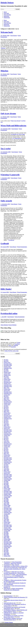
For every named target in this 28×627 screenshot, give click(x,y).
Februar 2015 (7, 400)
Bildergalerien (18, 138)
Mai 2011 (6, 450)
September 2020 (8, 368)
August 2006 (7, 530)
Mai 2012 (6, 439)
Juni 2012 (6, 438)
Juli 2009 (6, 481)
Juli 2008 (6, 498)
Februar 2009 (7, 488)
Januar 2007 (7, 523)
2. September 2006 (5, 204)
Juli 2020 (6, 369)
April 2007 (6, 519)
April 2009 (6, 485)
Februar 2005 (7, 556)
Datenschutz (7, 17)
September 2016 (8, 386)
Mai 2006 (6, 535)
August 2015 (7, 394)
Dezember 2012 (8, 429)
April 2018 (6, 378)
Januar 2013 (7, 428)
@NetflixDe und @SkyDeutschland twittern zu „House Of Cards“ (14, 577)
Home (5, 12)
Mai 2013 (6, 422)
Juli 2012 (6, 436)
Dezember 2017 (8, 382)
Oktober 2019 (7, 372)
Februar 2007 (7, 522)
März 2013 (6, 425)
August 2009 (7, 480)
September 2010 (8, 462)
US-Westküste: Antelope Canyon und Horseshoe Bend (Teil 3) (13, 619)
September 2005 (8, 546)
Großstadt (5, 243)
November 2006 (8, 526)
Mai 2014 (6, 408)
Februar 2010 (7, 471)
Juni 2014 (6, 407)
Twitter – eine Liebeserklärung (19, 574)
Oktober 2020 (7, 366)
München (4, 71)
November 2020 (8, 365)
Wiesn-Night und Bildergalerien (13, 126)
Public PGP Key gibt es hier (11, 350)
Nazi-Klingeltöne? (8, 596)
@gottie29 (6, 580)
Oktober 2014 (7, 403)
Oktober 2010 (7, 460)
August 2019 (7, 373)
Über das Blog (7, 14)
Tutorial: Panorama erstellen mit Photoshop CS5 (15, 597)
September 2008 (8, 495)
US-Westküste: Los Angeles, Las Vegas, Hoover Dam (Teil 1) (13, 616)
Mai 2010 (6, 467)
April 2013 (6, 424)
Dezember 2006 (8, 525)
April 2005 (6, 553)
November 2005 (8, 543)
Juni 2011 (6, 449)
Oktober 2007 (7, 511)
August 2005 (7, 547)
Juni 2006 (6, 533)
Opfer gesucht (6, 201)
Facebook (17, 344)
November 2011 (8, 443)
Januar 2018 (7, 380)
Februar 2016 (7, 389)
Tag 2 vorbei (6, 149)
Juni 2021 (6, 361)
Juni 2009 (6, 483)
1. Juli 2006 (3, 316)
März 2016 (6, 387)
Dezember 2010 (8, 457)
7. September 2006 (5, 178)
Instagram (13, 346)
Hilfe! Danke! (6, 289)
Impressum (6, 16)
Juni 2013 (6, 421)
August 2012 (7, 435)
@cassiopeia (7, 562)
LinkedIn (15, 345)
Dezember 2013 (8, 415)
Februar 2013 (7, 427)
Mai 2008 (6, 501)
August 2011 (7, 446)
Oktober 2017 (7, 383)
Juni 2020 (6, 371)
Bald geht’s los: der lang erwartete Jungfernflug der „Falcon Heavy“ (15, 569)
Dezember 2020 (8, 364)
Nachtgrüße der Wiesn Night (18, 134)
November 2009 (8, 476)
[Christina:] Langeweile (10, 175)
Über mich (6, 13)
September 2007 (8, 512)
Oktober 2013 (7, 417)
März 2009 (6, 487)
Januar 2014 (7, 414)
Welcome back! (7, 32)
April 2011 (6, 452)
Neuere (12, 325)
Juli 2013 (6, 420)
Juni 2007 (6, 516)
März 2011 (6, 453)
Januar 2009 (7, 490)
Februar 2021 (7, 362)
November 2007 (8, 509)
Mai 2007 (6, 518)
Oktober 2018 (7, 375)
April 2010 (6, 469)
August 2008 (7, 497)
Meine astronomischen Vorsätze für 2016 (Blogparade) (13, 589)
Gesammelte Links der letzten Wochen (13, 600)
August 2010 (7, 463)
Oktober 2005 (7, 544)
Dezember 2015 (8, 392)
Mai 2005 (6, 551)
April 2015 (6, 397)
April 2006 (6, 536)
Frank (5, 583)
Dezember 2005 (8, 542)
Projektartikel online (9, 313)
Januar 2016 (7, 390)
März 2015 (6, 399)
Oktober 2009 (7, 477)
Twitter (18, 342)
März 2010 (6, 470)
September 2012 (8, 434)
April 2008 (6, 502)
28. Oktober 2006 (5, 74)
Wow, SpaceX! (15, 564)
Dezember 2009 (8, 474)
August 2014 (7, 404)
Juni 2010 (6, 466)
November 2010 (8, 459)
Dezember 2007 (8, 508)
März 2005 (6, 554)
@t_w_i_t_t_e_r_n (8, 576)
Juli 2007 (6, 515)
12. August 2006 (5, 292)
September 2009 (8, 478)
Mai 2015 (6, 396)
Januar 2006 (7, 540)
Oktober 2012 (7, 432)
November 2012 (8, 431)
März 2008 (6, 504)
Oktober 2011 (7, 445)
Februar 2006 (7, 539)
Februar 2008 (7, 505)
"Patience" (3, 48)
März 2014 (6, 411)
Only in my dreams (8, 113)
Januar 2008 (7, 507)
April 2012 (6, 441)
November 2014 (8, 401)
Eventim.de (11, 240)
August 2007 (7, 514)
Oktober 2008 (7, 494)
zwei (13, 138)
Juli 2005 (6, 549)
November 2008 (8, 493)
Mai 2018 (6, 376)
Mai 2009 (6, 484)
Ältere (4, 325)
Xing (9, 345)
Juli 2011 (6, 448)
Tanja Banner (13, 35)
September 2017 (8, 385)
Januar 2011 (7, 456)
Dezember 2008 (8, 491)
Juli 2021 (6, 359)
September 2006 (8, 529)
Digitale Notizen (7, 3)
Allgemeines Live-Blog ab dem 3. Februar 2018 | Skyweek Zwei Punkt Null (15, 566)
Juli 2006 (6, 532)
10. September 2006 (5, 152)
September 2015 (8, 393)
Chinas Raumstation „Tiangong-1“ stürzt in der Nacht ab (13, 562)
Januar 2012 (7, 442)
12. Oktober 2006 (5, 116)
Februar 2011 (7, 455)
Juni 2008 (6, 500)
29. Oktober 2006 (5, 35)
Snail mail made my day (10, 603)
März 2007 (6, 521)
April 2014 (6, 410)
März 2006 (6, 537)
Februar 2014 (7, 413)
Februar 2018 (7, 379)
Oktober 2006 (7, 528)
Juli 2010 (6, 464)
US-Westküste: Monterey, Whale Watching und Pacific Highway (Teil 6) (15, 610)
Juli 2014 (6, 406)
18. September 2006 (5, 128)
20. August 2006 (5, 246)
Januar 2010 (7, 473)
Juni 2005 (6, 550)
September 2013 (8, 418)
